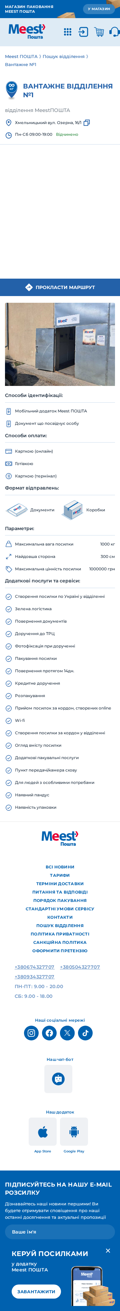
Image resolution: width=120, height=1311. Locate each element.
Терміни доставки (60, 883)
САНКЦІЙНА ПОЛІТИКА (60, 942)
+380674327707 (35, 967)
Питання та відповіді (60, 892)
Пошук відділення (60, 925)
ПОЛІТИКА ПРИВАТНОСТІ (60, 933)
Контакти (60, 917)
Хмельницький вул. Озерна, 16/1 (48, 122)
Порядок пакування (60, 900)
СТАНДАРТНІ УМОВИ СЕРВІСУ (60, 908)
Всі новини (60, 866)
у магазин (99, 9)
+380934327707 (35, 977)
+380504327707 (80, 967)
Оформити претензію (59, 950)
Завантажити (36, 1291)
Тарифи (60, 875)
